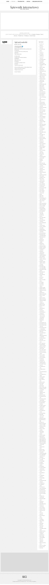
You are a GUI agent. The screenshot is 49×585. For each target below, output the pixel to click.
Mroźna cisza (42, 305)
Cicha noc (41, 108)
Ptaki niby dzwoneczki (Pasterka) (42, 415)
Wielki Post (20, 35)
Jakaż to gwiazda (43, 204)
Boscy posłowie (42, 91)
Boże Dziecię (42, 94)
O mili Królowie (42, 369)
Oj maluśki (41, 378)
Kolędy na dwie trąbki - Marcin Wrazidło (42, 263)
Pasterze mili (42, 382)
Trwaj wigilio (42, 461)
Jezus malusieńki (43, 222)
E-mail (20, 44)
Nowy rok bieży (42, 357)
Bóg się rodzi (42, 87)
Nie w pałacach (42, 343)
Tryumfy (41, 462)
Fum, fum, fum (42, 163)
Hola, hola (41, 195)
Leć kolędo (42, 282)
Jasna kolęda (42, 207)
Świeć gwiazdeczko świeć (42, 447)
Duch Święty (32, 35)
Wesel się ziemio (43, 490)
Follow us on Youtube (26, 577)
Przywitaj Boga (42, 413)
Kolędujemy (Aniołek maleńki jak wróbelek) (43, 255)
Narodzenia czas (43, 322)
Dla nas (41, 122)
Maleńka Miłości (43, 288)
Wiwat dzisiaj (42, 507)
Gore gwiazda (42, 183)
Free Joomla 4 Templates (31, 581)
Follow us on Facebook (23, 577)
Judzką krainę (42, 229)
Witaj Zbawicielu (43, 503)
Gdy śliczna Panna (43, 174)
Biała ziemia (42, 85)
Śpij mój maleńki (21, 42)
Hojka (41, 194)
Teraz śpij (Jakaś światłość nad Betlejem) (43, 456)
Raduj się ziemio (43, 418)
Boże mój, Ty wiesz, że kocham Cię (43, 97)
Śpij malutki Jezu (43, 440)
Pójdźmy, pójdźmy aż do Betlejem (42, 392)
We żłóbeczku (42, 489)
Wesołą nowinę (42, 492)
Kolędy (34, 34)
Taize (42, 34)
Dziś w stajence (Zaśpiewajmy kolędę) (42, 147)
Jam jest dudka (42, 205)
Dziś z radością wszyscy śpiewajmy (42, 151)
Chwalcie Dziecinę (43, 107)
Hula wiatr (41, 196)
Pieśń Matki (42, 385)
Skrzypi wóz (42, 422)
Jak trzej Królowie (43, 203)
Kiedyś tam (42, 239)
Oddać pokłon (42, 376)
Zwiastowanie (42, 546)
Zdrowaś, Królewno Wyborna (41, 540)
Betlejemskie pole (43, 84)
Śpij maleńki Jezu (43, 439)
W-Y (30, 34)
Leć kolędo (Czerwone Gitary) (42, 285)
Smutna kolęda (42, 435)
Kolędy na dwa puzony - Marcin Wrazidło (43, 259)
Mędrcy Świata (42, 297)
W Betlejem (42, 466)
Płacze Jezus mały (43, 387)
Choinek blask (42, 102)
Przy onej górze (43, 401)
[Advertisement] (24, 20)
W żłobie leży (42, 483)
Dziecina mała (42, 137)
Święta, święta (42, 450)
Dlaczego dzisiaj (43, 124)
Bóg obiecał (42, 86)
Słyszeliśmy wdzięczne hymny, (42, 432)
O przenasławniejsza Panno (43, 371)
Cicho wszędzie (42, 109)
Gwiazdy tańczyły (43, 187)
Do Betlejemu (42, 128)
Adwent (15, 35)
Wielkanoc (26, 35)
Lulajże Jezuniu (42, 287)
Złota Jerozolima (43, 545)
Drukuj (16, 44)
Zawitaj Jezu (42, 534)
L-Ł (18, 34)
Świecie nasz (42, 449)
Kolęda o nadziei (43, 247)
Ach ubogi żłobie (43, 59)
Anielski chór (42, 69)
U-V (28, 34)
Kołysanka (41, 265)
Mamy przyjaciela (43, 293)
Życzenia (41, 547)
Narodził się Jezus (43, 323)
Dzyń (41, 161)
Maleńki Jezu (42, 292)
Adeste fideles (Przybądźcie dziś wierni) (43, 64)
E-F (11, 34)
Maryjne (38, 34)
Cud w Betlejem (42, 116)
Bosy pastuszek (42, 93)
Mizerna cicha (42, 304)
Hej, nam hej (42, 190)
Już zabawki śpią (42, 233)
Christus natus (42, 103)
